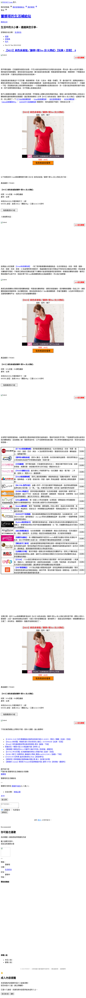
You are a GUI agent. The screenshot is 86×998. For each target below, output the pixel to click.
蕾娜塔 (3, 774)
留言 (19, 786)
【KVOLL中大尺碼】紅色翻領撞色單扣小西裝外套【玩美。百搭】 (30, 752)
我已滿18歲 (5, 994)
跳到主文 (4, 22)
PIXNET (27, 969)
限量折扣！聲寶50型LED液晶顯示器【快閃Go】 (23, 747)
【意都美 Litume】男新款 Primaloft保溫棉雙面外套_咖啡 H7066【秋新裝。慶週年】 (35, 762)
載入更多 (4, 799)
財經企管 (17, 792)
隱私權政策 (54, 969)
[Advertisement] (43, 244)
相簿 (6, 36)
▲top (3, 795)
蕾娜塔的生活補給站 (16, 16)
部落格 (7, 39)
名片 (6, 41)
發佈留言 (4, 812)
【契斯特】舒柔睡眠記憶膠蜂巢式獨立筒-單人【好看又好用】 (28, 759)
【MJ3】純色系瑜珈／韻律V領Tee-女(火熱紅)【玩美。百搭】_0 (40, 50)
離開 (12, 994)
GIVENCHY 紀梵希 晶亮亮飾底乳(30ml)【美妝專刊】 (24, 757)
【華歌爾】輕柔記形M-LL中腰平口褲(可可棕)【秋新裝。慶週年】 (29, 749)
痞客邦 (14, 786)
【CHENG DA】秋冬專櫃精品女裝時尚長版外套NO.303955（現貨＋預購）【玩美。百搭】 (38, 739)
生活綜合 (18, 32)
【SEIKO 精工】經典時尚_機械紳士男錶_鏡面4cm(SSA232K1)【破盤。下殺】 (33, 754)
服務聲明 (63, 969)
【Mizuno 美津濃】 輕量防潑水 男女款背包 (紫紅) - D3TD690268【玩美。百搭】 (34, 742)
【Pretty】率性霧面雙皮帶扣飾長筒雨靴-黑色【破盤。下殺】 (27, 744)
